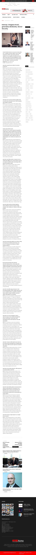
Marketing (15, 5)
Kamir (32, 97)
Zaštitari (27, 121)
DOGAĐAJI (23, 17)
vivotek (32, 119)
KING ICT (27, 99)
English (6, 4)
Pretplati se (21, 552)
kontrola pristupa (28, 103)
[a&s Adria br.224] (3, 507)
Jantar (29, 95)
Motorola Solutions (28, 105)
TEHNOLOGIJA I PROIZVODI (6, 17)
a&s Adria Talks (7, 20)
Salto (29, 111)
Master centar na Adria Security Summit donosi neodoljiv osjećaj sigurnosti (29, 514)
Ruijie (26, 111)
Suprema (27, 115)
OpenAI (27, 107)
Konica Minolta (28, 101)
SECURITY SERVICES (16, 17)
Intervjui (12, 20)
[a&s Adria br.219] (12, 511)
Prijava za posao (10, 5)
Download (14, 4)
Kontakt (18, 4)
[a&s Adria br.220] (7, 511)
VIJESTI (9, 14)
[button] (32, 1)
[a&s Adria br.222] (12, 507)
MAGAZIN (4, 14)
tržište (27, 117)
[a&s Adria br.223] (7, 507)
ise (31, 93)
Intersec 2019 (28, 93)
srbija (30, 113)
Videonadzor (28, 119)
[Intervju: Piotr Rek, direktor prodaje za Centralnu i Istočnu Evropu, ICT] (27, 32)
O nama (10, 4)
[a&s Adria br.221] (3, 511)
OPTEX (30, 107)
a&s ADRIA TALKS (15, 14)
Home (3, 20)
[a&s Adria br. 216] (12, 515)
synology (31, 115)
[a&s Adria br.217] (7, 515)
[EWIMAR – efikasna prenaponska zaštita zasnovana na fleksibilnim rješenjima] (21, 505)
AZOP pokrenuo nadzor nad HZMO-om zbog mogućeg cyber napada (29, 510)
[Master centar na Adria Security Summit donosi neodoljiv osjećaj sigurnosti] (21, 515)
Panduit (27, 109)
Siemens (27, 113)
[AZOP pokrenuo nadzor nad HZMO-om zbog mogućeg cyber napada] (21, 510)
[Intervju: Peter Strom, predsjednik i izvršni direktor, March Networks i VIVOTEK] (27, 44)
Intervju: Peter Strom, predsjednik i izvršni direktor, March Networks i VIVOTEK (32, 46)
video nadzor (31, 117)
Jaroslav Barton (28, 97)
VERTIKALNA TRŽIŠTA (23, 14)
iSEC (26, 95)
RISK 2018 (30, 109)
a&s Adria (5, 453)
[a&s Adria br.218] (3, 515)
